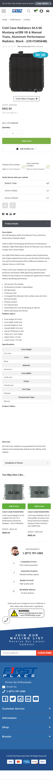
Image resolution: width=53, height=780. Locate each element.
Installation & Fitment (14, 463)
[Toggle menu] (3, 11)
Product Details (11, 224)
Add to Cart (14, 506)
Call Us (6, 620)
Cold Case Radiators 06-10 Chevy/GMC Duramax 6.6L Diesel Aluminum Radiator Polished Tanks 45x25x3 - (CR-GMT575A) (39, 520)
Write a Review (37, 46)
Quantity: (6, 127)
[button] (47, 11)
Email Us (12, 686)
